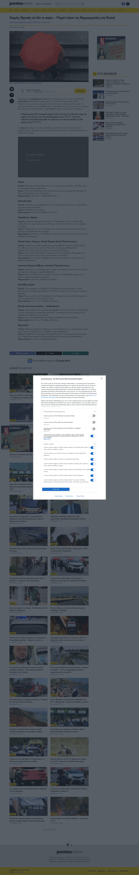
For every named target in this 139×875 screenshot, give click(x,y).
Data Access (69, 496)
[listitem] (69, 412)
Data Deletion (59, 496)
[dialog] (69, 437)
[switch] (92, 415)
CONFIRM (55, 489)
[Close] (102, 379)
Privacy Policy (80, 496)
